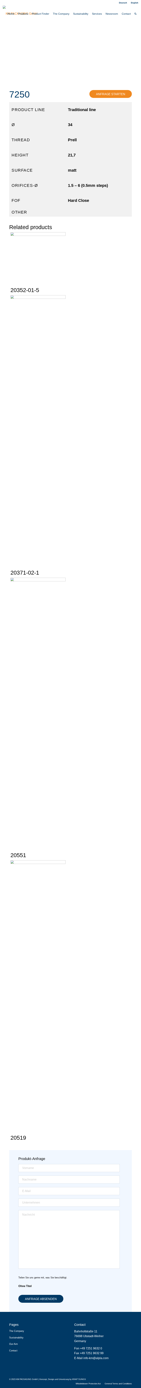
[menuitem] (123, 3)
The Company (16, 1331)
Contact (13, 1350)
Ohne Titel (25, 1286)
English (134, 3)
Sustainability (16, 1337)
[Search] (135, 14)
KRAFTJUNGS (79, 1379)
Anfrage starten (110, 94)
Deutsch (123, 3)
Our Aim (13, 1344)
